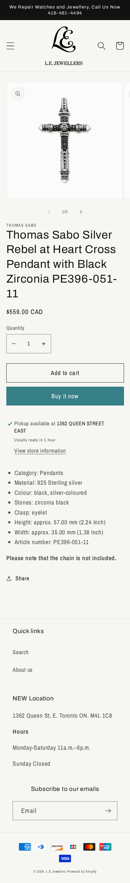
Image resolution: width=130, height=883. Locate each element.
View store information (40, 451)
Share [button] (22, 578)
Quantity (15, 327)
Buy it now (65, 396)
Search (21, 652)
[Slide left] (49, 212)
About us (22, 670)
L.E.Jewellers (56, 871)
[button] (10, 46)
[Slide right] (81, 212)
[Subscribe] (108, 810)
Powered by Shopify (82, 871)
